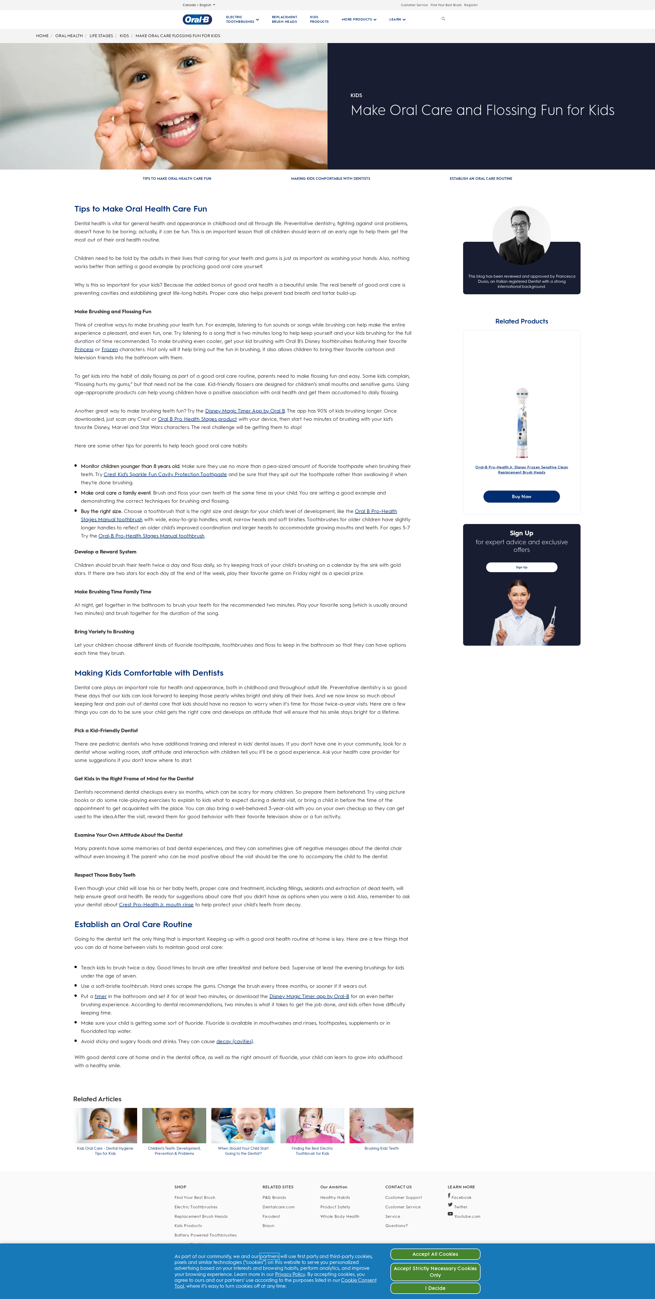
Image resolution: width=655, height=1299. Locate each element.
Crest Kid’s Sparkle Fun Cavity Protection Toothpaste (165, 474)
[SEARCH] (443, 19)
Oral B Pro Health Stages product (197, 419)
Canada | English (197, 5)
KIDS (124, 35)
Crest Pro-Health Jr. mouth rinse (156, 905)
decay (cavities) (234, 1041)
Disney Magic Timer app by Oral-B (309, 996)
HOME (42, 35)
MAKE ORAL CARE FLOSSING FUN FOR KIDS (178, 35)
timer (101, 996)
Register (471, 5)
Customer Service (414, 5)
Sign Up (522, 567)
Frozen (110, 349)
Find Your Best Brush (446, 5)
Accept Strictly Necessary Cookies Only (435, 1271)
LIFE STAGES (101, 35)
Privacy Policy (290, 1274)
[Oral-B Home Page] (197, 19)
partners (269, 1256)
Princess (83, 349)
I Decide (435, 1288)
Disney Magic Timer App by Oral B (245, 411)
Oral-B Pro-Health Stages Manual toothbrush (151, 536)
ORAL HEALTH (69, 35)
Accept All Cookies (435, 1254)
